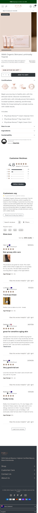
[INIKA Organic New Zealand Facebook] (14, 495)
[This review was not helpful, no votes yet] (31, 281)
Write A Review (18, 184)
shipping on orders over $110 (18, 1)
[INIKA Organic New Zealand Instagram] (11, 495)
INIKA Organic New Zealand (14, 490)
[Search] (6, 6)
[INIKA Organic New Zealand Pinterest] (17, 495)
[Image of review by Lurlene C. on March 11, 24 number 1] (6, 301)
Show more (7, 234)
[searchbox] (10, 222)
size (5, 230)
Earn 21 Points (5, 14)
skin (10, 230)
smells (21, 230)
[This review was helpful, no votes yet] (28, 281)
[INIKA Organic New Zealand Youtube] (25, 495)
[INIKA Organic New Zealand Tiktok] (21, 495)
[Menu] (2, 6)
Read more (7, 346)
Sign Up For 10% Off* (11, 70)
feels (15, 230)
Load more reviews (18, 429)
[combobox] (26, 238)
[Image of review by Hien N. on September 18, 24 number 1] (6, 258)
